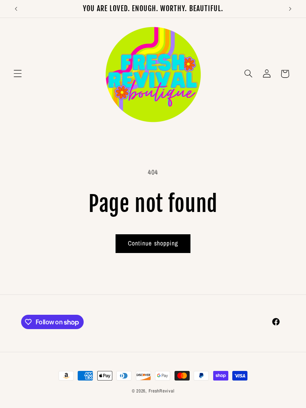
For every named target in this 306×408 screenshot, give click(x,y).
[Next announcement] (290, 9)
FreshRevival (162, 391)
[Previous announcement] (16, 9)
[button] (17, 74)
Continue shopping (153, 243)
